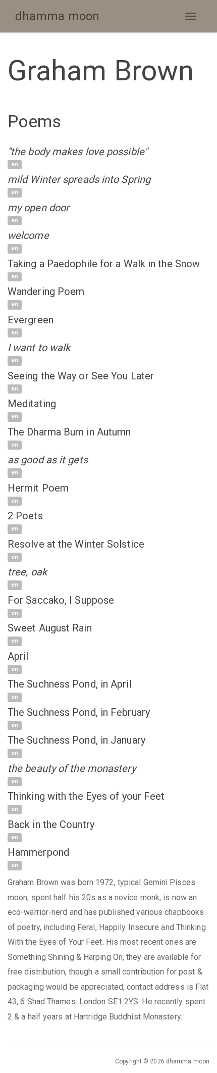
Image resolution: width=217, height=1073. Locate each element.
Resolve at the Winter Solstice (76, 544)
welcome (28, 235)
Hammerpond (38, 852)
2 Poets (25, 516)
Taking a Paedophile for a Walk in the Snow (104, 264)
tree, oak (27, 572)
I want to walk (39, 348)
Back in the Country (51, 824)
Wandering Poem (46, 291)
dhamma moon (57, 16)
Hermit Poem (38, 488)
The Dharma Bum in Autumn (69, 432)
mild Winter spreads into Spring (79, 179)
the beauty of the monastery (72, 768)
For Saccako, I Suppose (61, 600)
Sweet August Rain (50, 628)
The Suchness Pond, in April (70, 684)
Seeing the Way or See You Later (81, 376)
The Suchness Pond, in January (76, 740)
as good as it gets (48, 460)
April (18, 656)
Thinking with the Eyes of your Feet (86, 796)
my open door (38, 208)
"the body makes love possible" (77, 151)
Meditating (32, 404)
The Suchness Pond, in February (79, 712)
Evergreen (30, 320)
